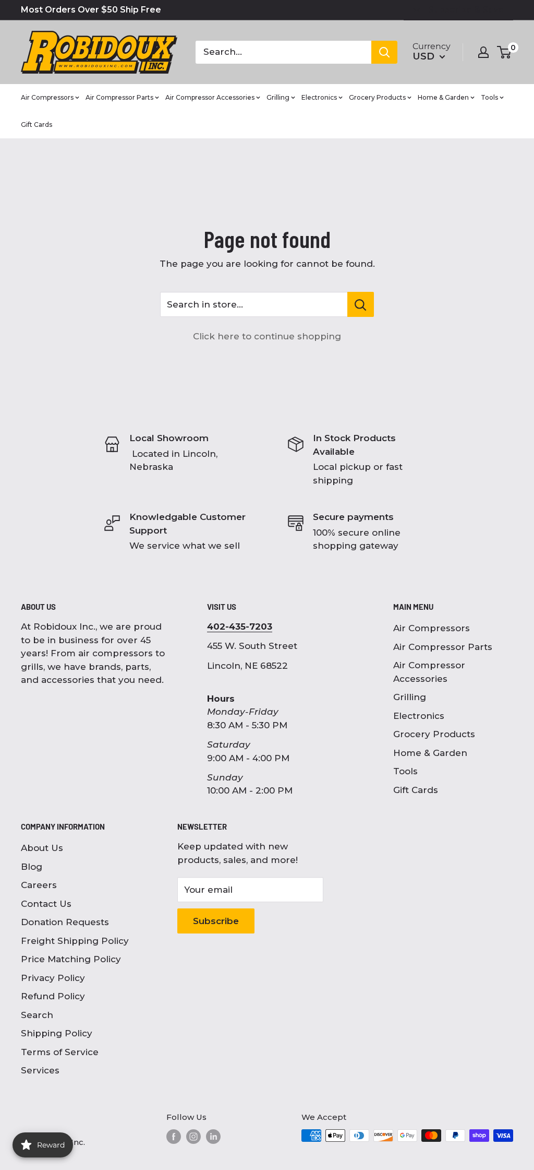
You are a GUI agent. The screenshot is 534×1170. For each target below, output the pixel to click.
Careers (39, 885)
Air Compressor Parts (442, 647)
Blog (31, 866)
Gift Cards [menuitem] (36, 124)
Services (40, 1070)
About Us (42, 848)
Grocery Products (434, 734)
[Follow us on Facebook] (173, 1136)
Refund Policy (53, 996)
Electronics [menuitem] (319, 97)
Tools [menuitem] (489, 97)
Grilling (409, 697)
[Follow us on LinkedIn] (213, 1136)
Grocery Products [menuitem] (377, 97)
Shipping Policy (56, 1033)
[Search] (384, 52)
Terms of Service (60, 1052)
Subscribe (216, 921)
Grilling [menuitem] (277, 97)
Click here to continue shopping (267, 336)
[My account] (483, 52)
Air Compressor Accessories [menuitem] (209, 97)
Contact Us (46, 904)
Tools (405, 771)
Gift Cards (415, 790)
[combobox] (283, 52)
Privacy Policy (53, 978)
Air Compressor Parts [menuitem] (119, 97)
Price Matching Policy (71, 959)
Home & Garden (430, 753)
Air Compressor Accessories (429, 672)
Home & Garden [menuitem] (443, 97)
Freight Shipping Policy (75, 941)
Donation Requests (65, 922)
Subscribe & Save (466, 10)
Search (37, 1015)
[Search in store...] (360, 304)
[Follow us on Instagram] (193, 1136)
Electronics (418, 716)
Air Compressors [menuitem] (47, 97)
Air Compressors (431, 628)
